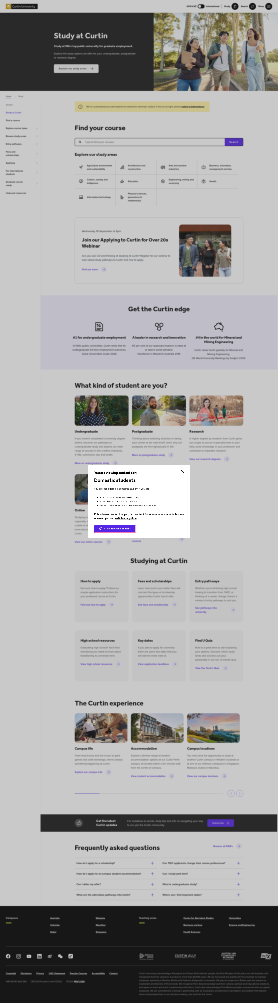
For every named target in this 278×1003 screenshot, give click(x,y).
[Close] (182, 471)
